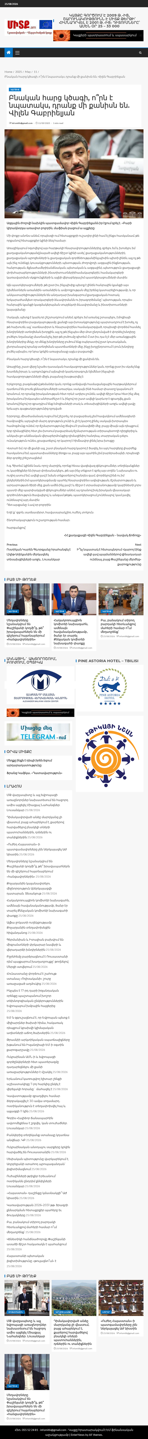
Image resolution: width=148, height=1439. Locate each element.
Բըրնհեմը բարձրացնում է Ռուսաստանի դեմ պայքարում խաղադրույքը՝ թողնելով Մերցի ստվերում (37, 961)
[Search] (140, 52)
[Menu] (17, 52)
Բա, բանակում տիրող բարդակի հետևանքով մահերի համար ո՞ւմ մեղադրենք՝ (32, 1227)
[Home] (9, 52)
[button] (17, 52)
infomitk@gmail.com (22, 123)
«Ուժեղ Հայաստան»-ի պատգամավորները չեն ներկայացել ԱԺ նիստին (37, 849)
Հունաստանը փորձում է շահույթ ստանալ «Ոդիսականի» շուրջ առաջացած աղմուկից (31, 978)
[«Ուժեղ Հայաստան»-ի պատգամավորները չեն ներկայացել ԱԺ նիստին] (121, 1298)
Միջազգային (15, 1312)
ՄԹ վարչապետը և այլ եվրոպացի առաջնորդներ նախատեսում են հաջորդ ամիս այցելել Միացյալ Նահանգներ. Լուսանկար (26, 1328)
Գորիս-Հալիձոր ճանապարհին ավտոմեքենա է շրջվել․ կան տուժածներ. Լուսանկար (37, 1123)
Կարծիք (15, 89)
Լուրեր (106, 1312)
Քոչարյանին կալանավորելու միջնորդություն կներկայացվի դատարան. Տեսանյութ (29, 888)
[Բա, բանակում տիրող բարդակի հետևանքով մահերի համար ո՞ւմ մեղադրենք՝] (121, 599)
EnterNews (78, 1434)
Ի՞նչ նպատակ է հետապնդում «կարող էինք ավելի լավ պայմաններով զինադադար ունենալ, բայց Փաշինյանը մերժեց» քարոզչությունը (109, 554)
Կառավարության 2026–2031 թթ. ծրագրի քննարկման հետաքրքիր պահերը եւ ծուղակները (37, 1210)
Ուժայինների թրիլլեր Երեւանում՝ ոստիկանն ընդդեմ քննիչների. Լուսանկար (31, 1181)
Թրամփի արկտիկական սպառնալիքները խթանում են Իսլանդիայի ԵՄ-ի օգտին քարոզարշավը (38, 1045)
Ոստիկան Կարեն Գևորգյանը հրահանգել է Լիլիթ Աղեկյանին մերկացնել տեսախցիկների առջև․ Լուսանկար (39, 552)
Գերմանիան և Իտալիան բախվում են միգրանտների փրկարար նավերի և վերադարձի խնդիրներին (35, 944)
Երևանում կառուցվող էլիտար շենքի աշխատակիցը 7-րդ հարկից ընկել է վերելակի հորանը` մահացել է (34, 1084)
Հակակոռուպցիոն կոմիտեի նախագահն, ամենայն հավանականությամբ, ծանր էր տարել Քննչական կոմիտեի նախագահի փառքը (71, 632)
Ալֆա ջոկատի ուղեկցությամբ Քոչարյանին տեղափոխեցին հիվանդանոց (29, 927)
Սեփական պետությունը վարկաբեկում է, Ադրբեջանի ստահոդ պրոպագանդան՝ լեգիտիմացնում (38, 1164)
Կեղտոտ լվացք (63, 1312)
